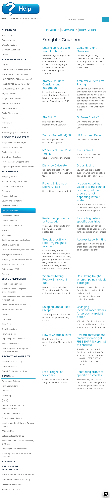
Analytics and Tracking (12, 361)
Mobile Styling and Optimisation (16, 132)
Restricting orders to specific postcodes (90, 373)
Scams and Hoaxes (10, 343)
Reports (5, 274)
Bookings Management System (16, 240)
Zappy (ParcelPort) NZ (56, 135)
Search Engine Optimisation (14, 371)
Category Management (12, 186)
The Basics (51, 29)
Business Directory (10, 152)
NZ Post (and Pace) (89, 135)
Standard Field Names (12, 309)
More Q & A (7, 122)
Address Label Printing (91, 239)
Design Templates (10, 113)
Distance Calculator (55, 165)
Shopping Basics (9, 176)
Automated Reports (11, 489)
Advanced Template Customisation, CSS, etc (18, 442)
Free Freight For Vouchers (52, 373)
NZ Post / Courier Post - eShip (56, 151)
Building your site (14, 59)
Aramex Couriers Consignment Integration (53, 84)
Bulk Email (6, 319)
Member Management (12, 284)
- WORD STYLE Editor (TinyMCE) (16, 84)
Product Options (9, 196)
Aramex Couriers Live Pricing (90, 82)
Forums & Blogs (9, 334)
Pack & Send (85, 150)
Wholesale (6, 235)
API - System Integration (10, 468)
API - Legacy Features (11, 484)
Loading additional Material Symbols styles (18, 424)
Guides (5, 54)
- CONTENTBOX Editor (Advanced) (17, 79)
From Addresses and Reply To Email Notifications (17, 298)
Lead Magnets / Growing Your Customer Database (15, 350)
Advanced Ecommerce (12, 225)
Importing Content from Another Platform (16, 455)
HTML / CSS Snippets (11, 413)
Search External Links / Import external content (15, 407)
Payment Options (9, 205)
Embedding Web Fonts (11, 418)
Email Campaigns (9, 329)
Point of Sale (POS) (10, 269)
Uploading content (10, 108)
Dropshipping (85, 165)
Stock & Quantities (10, 244)
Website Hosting (9, 45)
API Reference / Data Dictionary (16, 479)
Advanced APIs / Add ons (13, 264)
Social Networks (9, 366)
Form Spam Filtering (10, 386)
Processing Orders (10, 215)
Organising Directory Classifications (18, 166)
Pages (5, 64)
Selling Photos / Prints (12, 254)
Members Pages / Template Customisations (14, 290)
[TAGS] (5, 400)
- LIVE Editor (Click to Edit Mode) (16, 88)
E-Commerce (67, 29)
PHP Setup (6, 395)
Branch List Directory (11, 157)
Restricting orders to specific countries (90, 219)
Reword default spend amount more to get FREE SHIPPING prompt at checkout (91, 340)
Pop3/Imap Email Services (13, 338)
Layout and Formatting (12, 200)
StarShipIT (49, 117)
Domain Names (8, 40)
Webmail (5, 314)
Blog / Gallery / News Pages (14, 142)
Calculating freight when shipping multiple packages (92, 279)
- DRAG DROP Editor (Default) (15, 74)
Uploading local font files (13, 436)
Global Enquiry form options (14, 304)
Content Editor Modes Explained (16, 69)
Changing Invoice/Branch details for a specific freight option (91, 312)
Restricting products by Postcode (55, 219)
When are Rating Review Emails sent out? (54, 279)
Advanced (8, 376)
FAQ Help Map (8, 431)
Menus (5, 127)
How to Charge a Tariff (56, 335)
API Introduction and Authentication (18, 474)
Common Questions (11, 49)
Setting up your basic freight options (56, 49)
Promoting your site (16, 356)
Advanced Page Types (16, 137)
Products (6, 191)
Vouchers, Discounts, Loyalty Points (18, 249)
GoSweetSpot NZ (88, 117)
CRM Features (8, 324)
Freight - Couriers (87, 29)
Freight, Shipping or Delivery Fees (55, 185)
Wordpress (6, 390)
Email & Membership (15, 278)
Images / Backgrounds (12, 98)
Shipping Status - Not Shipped (56, 308)
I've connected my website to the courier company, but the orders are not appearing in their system (91, 191)
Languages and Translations (14, 448)
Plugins (5, 230)
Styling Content (9, 93)
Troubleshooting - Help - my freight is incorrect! (54, 242)
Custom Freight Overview (87, 49)
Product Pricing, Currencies (14, 181)
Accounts (9, 461)
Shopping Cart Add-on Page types (17, 259)
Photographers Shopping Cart (15, 161)
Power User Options (11, 381)
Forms (4, 118)
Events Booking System (12, 147)
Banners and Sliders (11, 103)
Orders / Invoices (9, 220)
